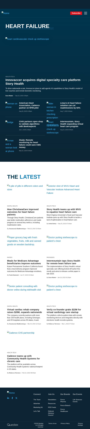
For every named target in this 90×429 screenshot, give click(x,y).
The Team (36, 399)
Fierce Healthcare (64, 410)
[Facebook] (13, 398)
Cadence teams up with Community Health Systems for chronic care (23, 358)
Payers (9, 257)
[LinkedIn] (8, 398)
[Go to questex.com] (12, 424)
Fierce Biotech (65, 405)
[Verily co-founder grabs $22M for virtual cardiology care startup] (65, 288)
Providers (50, 257)
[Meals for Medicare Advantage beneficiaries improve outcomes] (25, 241)
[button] (85, 13)
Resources (52, 403)
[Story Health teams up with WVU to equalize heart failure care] (65, 189)
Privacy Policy (65, 423)
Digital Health (12, 206)
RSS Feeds (52, 407)
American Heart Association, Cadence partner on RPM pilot (29, 105)
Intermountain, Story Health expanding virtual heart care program (71, 123)
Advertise (36, 403)
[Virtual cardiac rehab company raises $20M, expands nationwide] (25, 288)
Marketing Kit (38, 407)
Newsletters (52, 399)
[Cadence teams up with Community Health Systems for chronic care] (20, 333)
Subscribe (76, 13)
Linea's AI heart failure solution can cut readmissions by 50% (70, 105)
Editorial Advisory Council (51, 413)
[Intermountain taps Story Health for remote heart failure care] (65, 239)
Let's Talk (36, 411)
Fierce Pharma (63, 400)
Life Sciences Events (77, 400)
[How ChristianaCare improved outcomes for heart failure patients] (25, 187)
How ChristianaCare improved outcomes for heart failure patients (23, 212)
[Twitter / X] (17, 398)
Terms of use (52, 423)
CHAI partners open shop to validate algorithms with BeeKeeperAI (31, 123)
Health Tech (10, 76)
